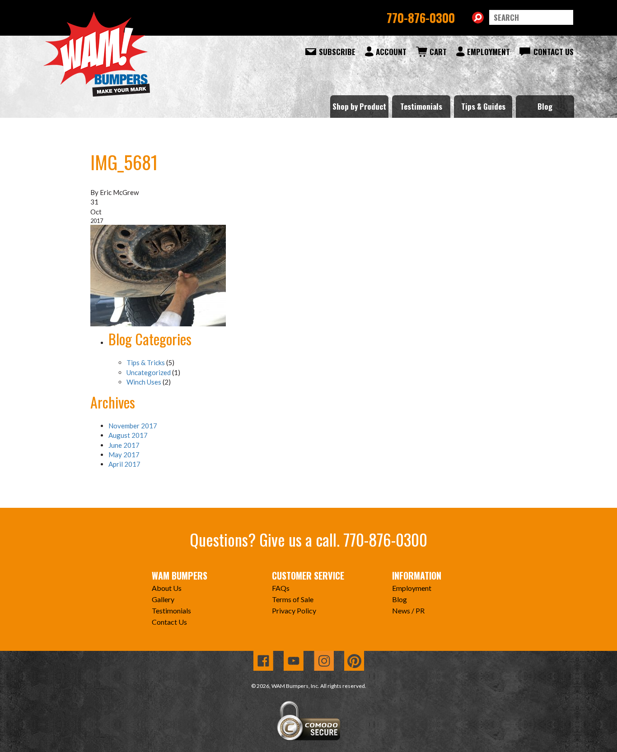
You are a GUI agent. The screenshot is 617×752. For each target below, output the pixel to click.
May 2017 (124, 454)
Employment (488, 51)
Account (391, 51)
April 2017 (124, 464)
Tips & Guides (483, 106)
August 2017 (128, 435)
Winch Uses (143, 382)
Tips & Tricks (145, 362)
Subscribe (337, 51)
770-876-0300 (421, 18)
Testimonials (421, 106)
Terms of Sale (292, 599)
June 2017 (124, 445)
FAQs (281, 588)
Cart (438, 51)
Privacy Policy (294, 610)
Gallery (163, 599)
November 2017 (132, 426)
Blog (545, 106)
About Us (167, 588)
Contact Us (553, 51)
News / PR (408, 610)
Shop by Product (359, 106)
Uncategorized (148, 372)
